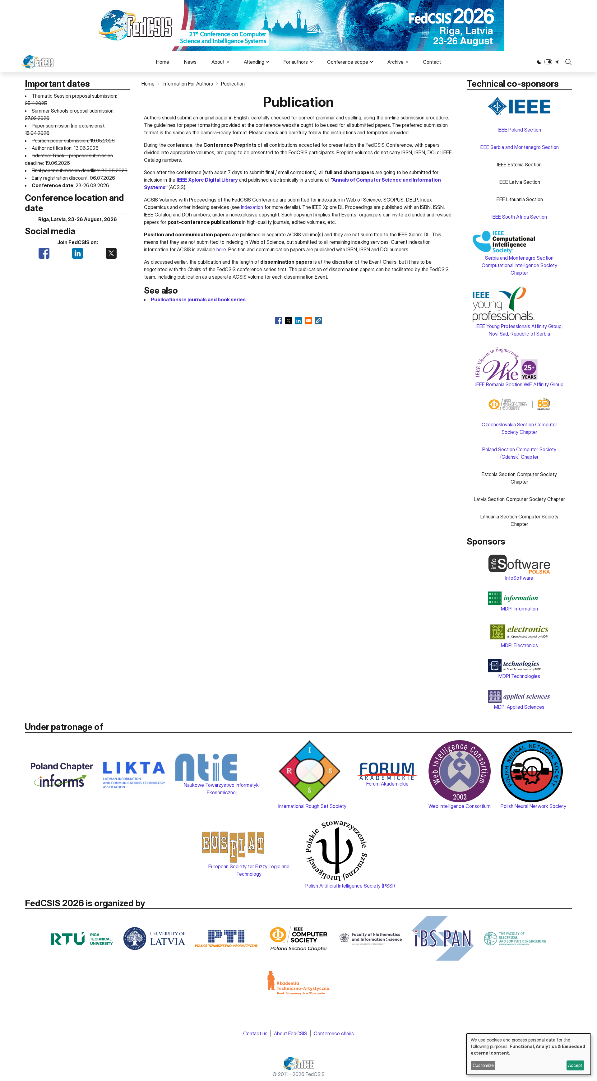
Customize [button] (483, 1065)
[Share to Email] (308, 320)
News (190, 62)
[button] (318, 320)
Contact (432, 62)
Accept (575, 1065)
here (221, 249)
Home (162, 62)
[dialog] (528, 1054)
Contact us (255, 1033)
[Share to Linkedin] (298, 320)
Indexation (252, 207)
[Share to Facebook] (278, 320)
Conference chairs (334, 1033)
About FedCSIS (290, 1033)
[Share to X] (288, 320)
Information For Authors (188, 84)
